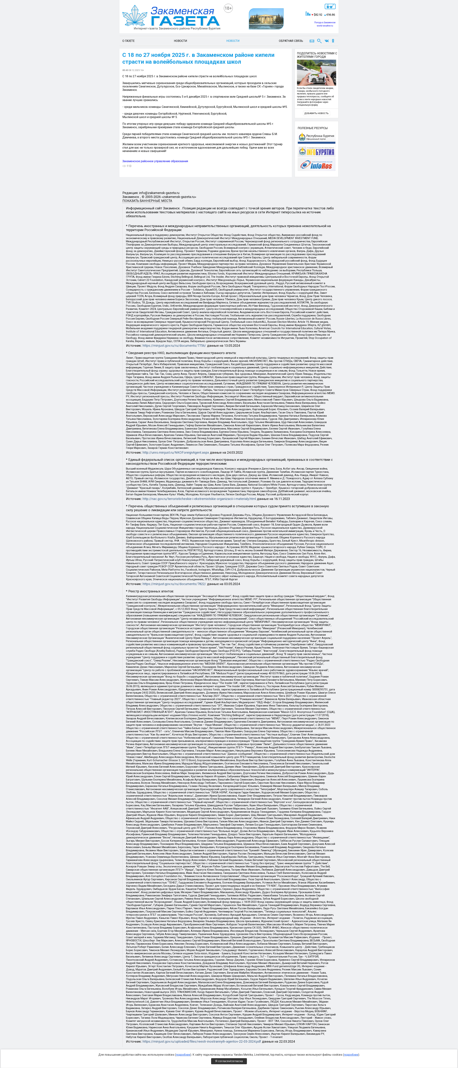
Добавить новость (316, 113)
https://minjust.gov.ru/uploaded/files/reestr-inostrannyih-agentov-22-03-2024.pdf (202, 1042)
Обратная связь (291, 41)
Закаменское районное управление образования (155, 161)
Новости (180, 41)
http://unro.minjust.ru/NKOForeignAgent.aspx (176, 453)
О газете (128, 41)
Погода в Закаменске (325, 22)
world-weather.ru (325, 25)
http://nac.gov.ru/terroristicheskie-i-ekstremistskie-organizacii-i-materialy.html (199, 499)
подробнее (183, 1054)
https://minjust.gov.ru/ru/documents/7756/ (174, 346)
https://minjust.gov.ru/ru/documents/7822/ (174, 584)
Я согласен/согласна (229, 1061)
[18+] (171, 18)
